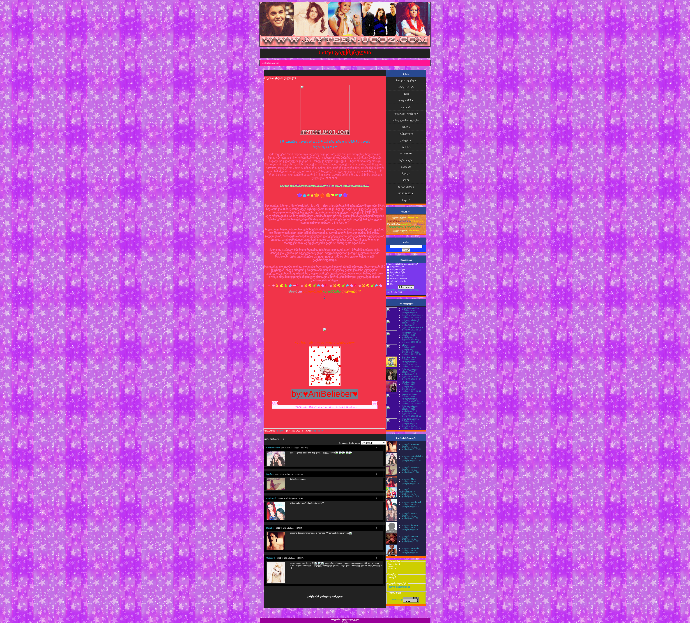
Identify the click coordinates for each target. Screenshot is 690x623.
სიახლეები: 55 (409, 516)
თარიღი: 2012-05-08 (411, 342)
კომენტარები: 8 (409, 374)
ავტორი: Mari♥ (409, 389)
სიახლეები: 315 (409, 458)
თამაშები (406, 167)
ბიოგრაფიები (406, 187)
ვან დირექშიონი (398, 281)
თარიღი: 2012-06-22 (411, 391)
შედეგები (390, 290)
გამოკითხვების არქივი (408, 290)
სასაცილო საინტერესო (406, 120)
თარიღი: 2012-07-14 (411, 379)
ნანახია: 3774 (408, 372)
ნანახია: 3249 (408, 396)
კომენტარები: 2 (409, 349)
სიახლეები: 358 (409, 447)
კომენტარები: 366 (410, 472)
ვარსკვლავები (405, 87)
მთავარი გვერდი (270, 63)
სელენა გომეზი (397, 272)
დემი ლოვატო (397, 275)
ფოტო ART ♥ (406, 100)
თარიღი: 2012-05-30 (411, 366)
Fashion (406, 147)
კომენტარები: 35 (410, 530)
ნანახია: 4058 (408, 347)
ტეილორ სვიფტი (398, 278)
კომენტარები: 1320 (411, 461)
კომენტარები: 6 (409, 411)
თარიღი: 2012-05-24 (411, 354)
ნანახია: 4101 (408, 335)
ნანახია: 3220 (408, 409)
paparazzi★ (405, 193)
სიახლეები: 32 (409, 550)
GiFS (406, 180)
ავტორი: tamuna (409, 364)
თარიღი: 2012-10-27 (411, 403)
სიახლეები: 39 (409, 539)
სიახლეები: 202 (409, 470)
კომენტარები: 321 (410, 541)
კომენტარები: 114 (410, 507)
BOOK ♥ (405, 127)
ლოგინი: (410, 444)
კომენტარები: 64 (410, 553)
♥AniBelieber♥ (317, 431)
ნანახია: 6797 (408, 310)
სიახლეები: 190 (409, 481)
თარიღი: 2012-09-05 (411, 330)
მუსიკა (406, 173)
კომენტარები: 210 (410, 496)
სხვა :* (406, 200)
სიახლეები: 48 (409, 527)
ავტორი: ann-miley (410, 340)
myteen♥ (406, 153)
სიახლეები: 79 (409, 494)
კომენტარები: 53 (410, 518)
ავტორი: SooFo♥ (410, 376)
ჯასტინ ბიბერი (397, 267)
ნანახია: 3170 (408, 421)
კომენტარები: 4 (409, 325)
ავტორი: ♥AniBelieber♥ (412, 315)
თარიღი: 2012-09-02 (411, 317)
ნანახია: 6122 (408, 323)
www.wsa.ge (397, 600)
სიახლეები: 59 (409, 504)
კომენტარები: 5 (409, 313)
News (406, 93)
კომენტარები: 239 (410, 484)
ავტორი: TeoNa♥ (410, 426)
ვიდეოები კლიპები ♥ (406, 113)
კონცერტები (406, 133)
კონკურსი (281, 431)
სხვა (392, 284)
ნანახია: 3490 (408, 384)
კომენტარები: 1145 (411, 449)
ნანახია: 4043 (408, 359)
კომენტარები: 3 (409, 362)
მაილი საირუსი (397, 269)
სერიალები (406, 160)
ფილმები (406, 107)
